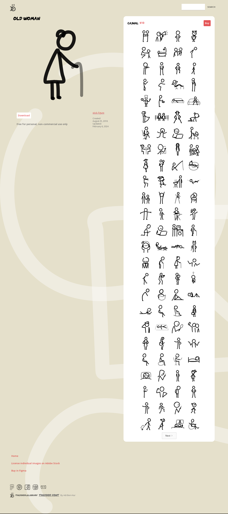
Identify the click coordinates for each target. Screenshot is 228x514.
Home (14, 456)
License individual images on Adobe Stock (35, 463)
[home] (13, 7)
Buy (207, 23)
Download (24, 115)
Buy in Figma (18, 470)
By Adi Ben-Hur (67, 495)
